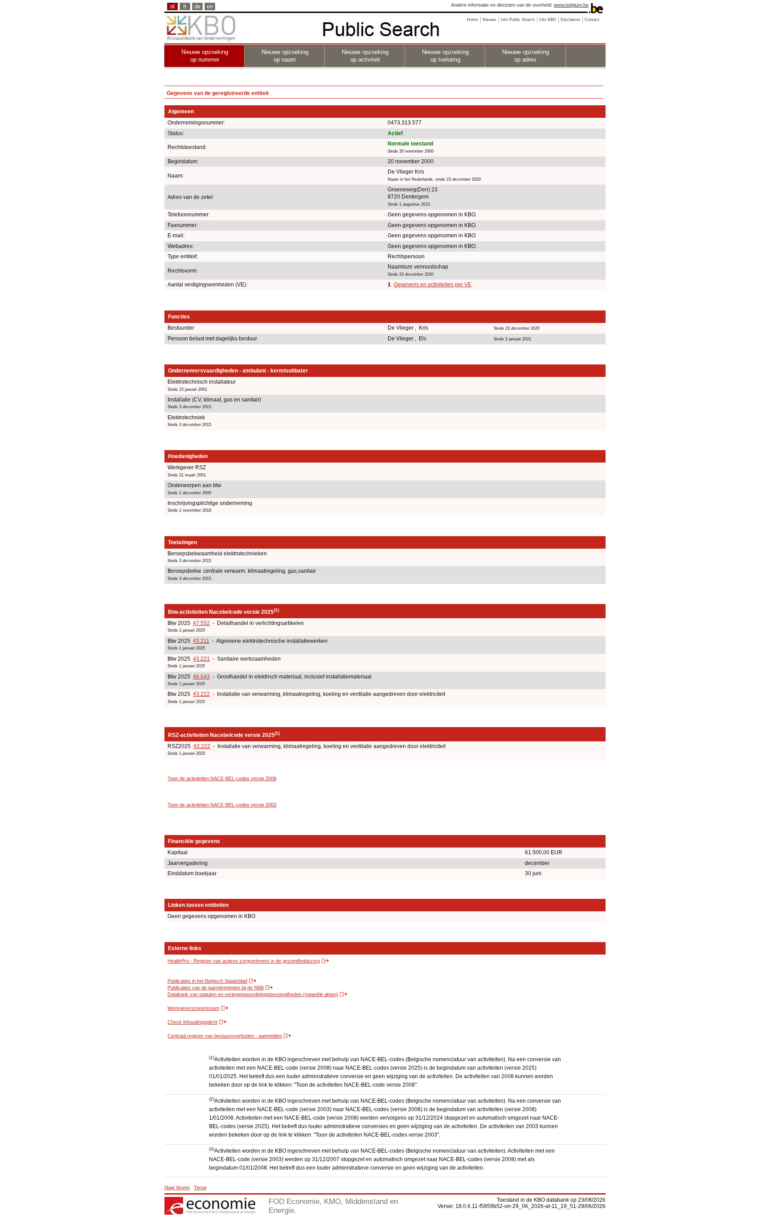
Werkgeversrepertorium (193, 1008)
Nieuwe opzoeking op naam (285, 56)
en (210, 6)
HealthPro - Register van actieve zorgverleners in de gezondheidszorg (244, 961)
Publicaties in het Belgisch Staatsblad (207, 981)
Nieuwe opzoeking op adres (525, 56)
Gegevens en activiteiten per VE (432, 284)
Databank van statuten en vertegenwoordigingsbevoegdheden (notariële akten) (253, 994)
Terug (200, 1187)
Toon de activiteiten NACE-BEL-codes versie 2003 (222, 804)
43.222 (201, 694)
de (197, 6)
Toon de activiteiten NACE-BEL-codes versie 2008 (222, 778)
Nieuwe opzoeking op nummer (204, 56)
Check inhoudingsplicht (192, 1022)
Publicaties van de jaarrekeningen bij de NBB (216, 987)
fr (185, 6)
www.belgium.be (571, 5)
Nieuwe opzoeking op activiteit (365, 56)
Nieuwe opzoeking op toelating (445, 56)
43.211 (201, 641)
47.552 (201, 623)
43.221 (201, 659)
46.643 (201, 677)
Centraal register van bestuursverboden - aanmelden (225, 1035)
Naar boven (177, 1187)
